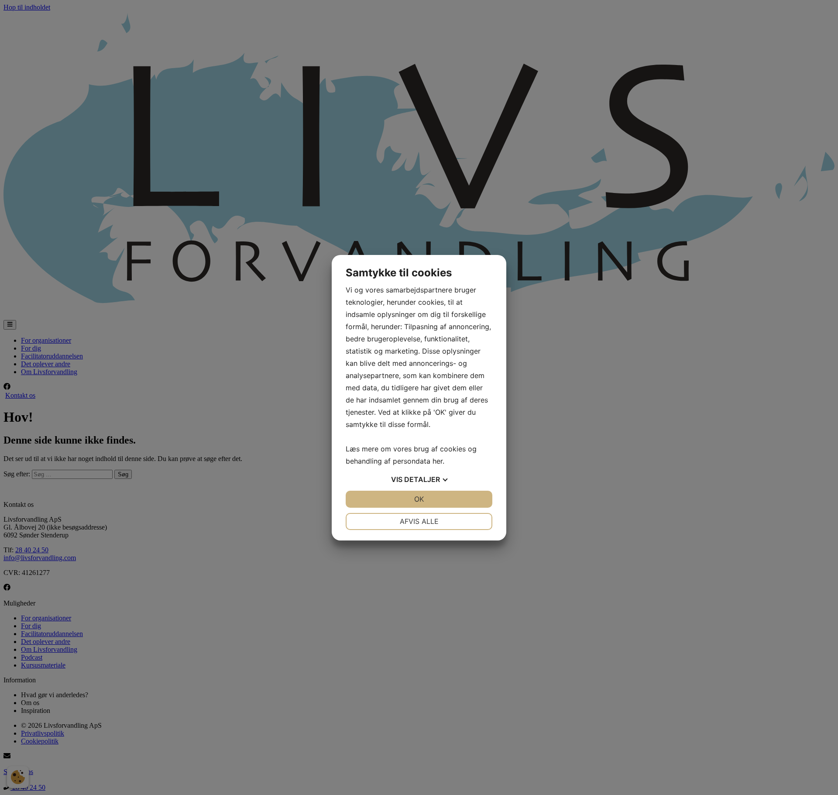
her (438, 461)
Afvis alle (419, 521)
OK (419, 499)
